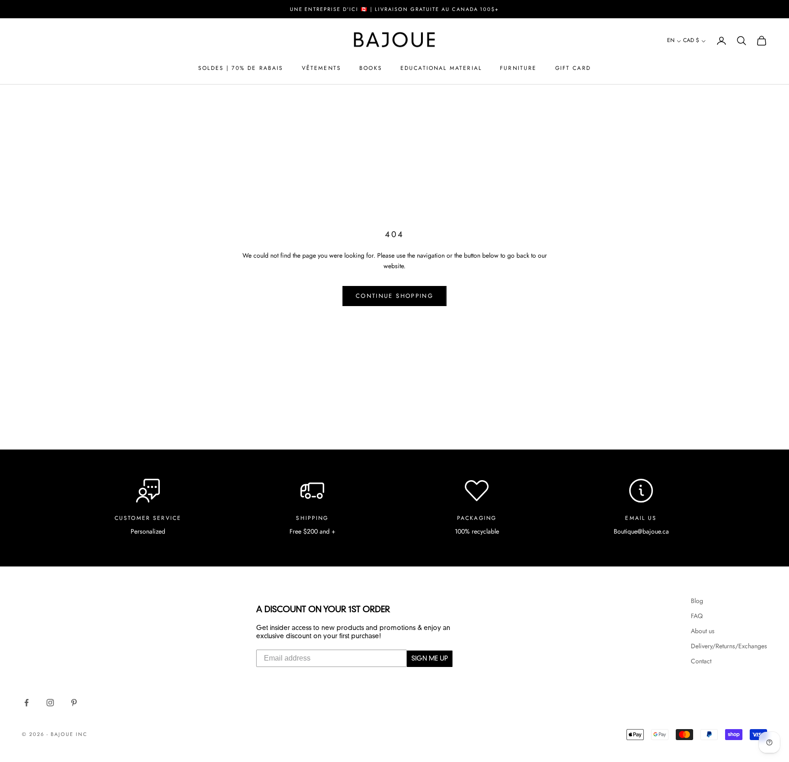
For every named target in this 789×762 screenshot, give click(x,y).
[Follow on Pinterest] (74, 702)
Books (370, 68)
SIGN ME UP (429, 659)
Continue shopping (394, 295)
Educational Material (441, 68)
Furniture (518, 68)
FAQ (697, 615)
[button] (674, 41)
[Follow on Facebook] (26, 702)
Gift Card (573, 68)
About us (703, 630)
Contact (701, 661)
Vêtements (321, 68)
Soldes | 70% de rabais (241, 68)
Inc (82, 734)
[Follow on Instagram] (50, 702)
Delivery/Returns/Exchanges (729, 646)
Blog (697, 600)
